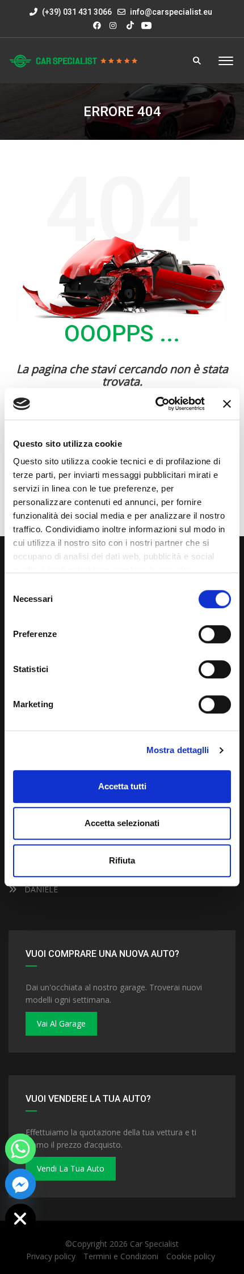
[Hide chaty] (20, 1219)
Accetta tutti (122, 786)
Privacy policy (50, 1256)
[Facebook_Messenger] (20, 1184)
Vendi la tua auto (70, 1168)
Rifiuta (122, 860)
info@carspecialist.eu (171, 11)
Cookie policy (190, 1256)
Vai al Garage (61, 1023)
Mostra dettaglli (177, 750)
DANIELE (40, 889)
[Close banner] (227, 404)
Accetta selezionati (122, 823)
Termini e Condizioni (120, 1256)
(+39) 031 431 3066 (76, 11)
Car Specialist (154, 1243)
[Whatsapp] (20, 1149)
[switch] (215, 634)
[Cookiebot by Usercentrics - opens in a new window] (156, 403)
